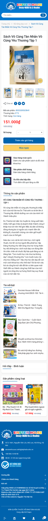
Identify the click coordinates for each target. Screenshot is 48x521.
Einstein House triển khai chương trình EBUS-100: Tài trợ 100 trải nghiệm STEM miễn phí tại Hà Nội (31, 292)
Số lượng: (7, 132)
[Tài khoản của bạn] (33, 518)
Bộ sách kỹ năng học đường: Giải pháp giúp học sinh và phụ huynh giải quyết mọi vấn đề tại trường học (31, 352)
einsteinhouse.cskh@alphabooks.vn (19, 450)
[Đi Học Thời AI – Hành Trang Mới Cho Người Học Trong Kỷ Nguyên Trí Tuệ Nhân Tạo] (10, 310)
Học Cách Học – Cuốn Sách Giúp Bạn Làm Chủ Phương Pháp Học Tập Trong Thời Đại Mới (30, 321)
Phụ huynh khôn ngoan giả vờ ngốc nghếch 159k (34, 408)
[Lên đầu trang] (44, 509)
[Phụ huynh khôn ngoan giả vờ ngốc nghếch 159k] (35, 394)
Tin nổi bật (9, 285)
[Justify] (43, 15)
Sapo (29, 512)
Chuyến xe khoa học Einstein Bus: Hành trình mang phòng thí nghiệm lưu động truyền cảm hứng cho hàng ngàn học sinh (31, 340)
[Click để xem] (24, 65)
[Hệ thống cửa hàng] (14, 518)
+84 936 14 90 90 (11, 454)
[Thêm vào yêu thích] (40, 80)
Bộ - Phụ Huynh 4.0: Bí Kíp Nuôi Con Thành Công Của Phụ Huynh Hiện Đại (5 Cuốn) (12, 408)
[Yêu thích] (24, 518)
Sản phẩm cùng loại (14, 378)
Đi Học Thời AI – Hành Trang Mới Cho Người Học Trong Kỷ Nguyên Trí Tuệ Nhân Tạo (30, 306)
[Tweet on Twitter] (23, 103)
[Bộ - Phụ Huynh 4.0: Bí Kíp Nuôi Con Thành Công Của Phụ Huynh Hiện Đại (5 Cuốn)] (13, 394)
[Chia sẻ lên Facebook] (15, 103)
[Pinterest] (19, 103)
